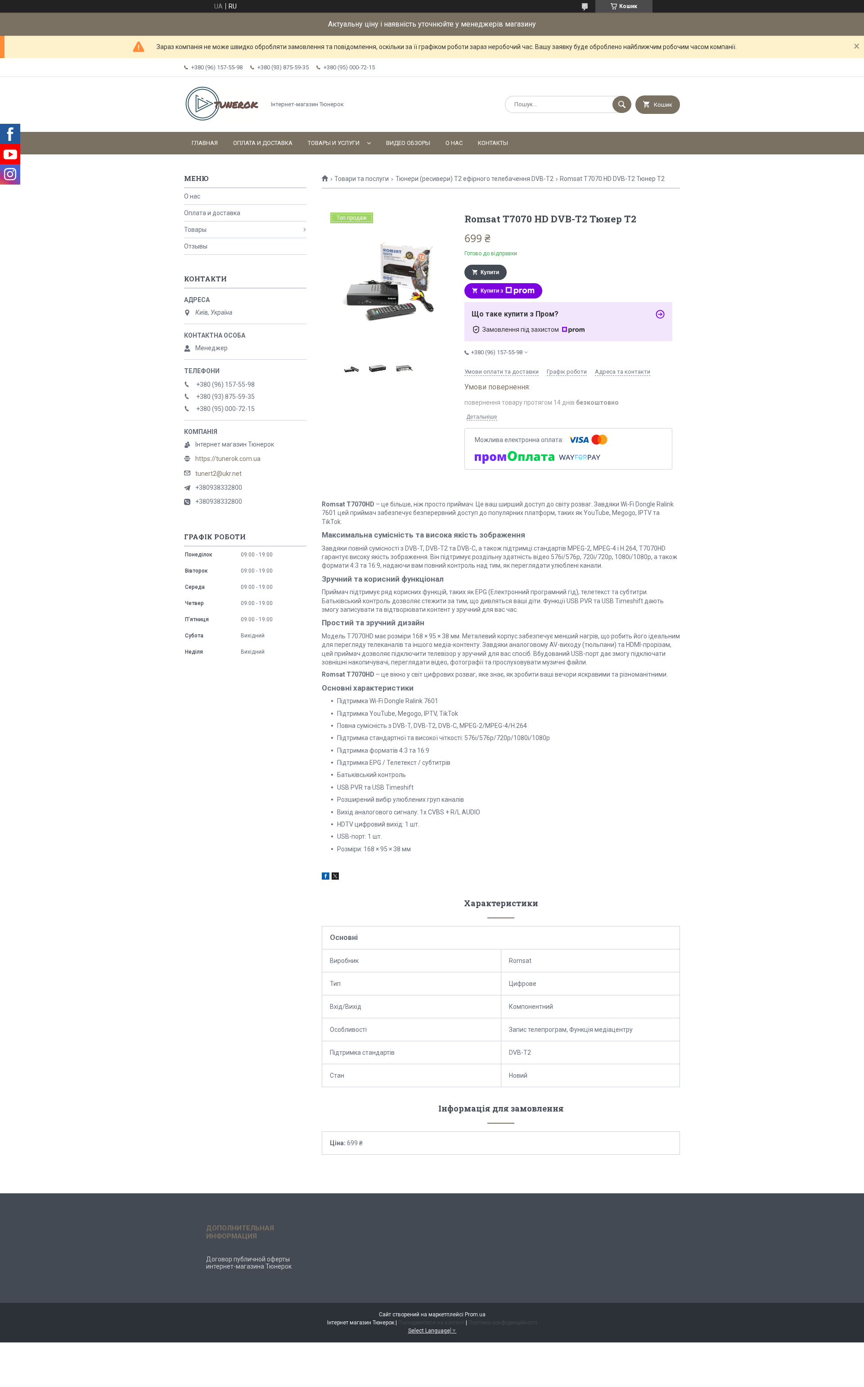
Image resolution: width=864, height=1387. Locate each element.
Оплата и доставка (262, 143)
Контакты (493, 143)
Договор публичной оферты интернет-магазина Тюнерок (249, 1263)
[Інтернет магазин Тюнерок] (222, 120)
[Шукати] (621, 104)
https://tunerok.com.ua (228, 458)
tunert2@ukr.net (218, 473)
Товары (195, 229)
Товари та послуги (361, 178)
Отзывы (195, 246)
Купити (490, 272)
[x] (335, 877)
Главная (205, 143)
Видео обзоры (408, 143)
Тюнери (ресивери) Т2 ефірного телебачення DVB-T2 (475, 178)
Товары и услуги (334, 143)
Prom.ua (475, 1314)
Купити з (492, 291)
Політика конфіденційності (502, 1322)
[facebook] (325, 877)
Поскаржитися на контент (431, 1322)
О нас (454, 143)
